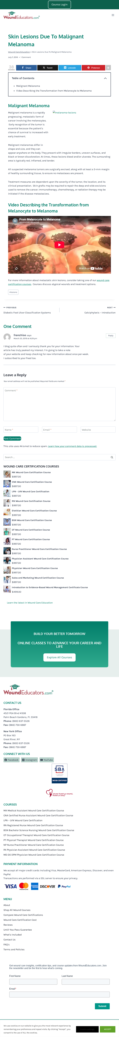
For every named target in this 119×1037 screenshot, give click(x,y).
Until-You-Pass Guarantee (17, 929)
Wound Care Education (19, 52)
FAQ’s (6, 944)
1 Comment (26, 57)
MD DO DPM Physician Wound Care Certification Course (33, 854)
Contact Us (9, 939)
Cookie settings (87, 1029)
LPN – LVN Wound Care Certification (22, 820)
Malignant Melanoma (28, 85)
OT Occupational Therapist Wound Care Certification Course (36, 835)
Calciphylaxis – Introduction (100, 310)
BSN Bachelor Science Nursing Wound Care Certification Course (38, 830)
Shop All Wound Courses (16, 909)
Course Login (59, 4)
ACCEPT (107, 1029)
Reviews (8, 924)
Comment (11, 390)
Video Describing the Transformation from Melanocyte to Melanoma (54, 90)
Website (86, 429)
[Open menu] (113, 15)
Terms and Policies (14, 949)
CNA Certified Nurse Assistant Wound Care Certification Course (38, 815)
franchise (20, 335)
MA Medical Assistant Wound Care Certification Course (33, 810)
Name (9, 429)
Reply (110, 335)
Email (47, 429)
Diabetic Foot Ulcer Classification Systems (27, 310)
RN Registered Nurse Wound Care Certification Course (33, 825)
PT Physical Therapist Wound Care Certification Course (33, 839)
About (6, 905)
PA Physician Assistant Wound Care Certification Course (34, 849)
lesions (13, 292)
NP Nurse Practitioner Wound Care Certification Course (33, 844)
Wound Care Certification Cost (20, 919)
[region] (59, 1028)
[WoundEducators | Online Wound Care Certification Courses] (21, 15)
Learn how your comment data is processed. (72, 446)
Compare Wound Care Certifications (23, 914)
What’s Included (12, 934)
